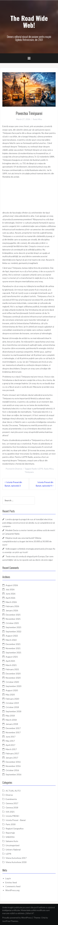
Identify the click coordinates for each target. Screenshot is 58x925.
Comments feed (12, 886)
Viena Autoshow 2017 (16, 858)
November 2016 (13, 766)
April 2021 (10, 661)
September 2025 (13, 627)
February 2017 (12, 753)
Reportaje (10, 832)
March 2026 (11, 602)
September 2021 (13, 652)
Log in (8, 878)
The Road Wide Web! (29, 21)
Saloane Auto (12, 841)
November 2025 (13, 619)
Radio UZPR (37, 468)
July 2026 (10, 589)
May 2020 (10, 694)
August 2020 (12, 690)
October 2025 (12, 623)
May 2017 (10, 741)
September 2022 (13, 631)
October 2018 (12, 707)
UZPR (8, 853)
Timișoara (29, 472)
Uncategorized (12, 845)
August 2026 (12, 585)
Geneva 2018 (12, 807)
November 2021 (13, 648)
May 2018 (10, 715)
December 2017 (13, 728)
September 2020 (13, 686)
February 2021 (12, 669)
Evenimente (11, 799)
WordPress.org (12, 890)
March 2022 (11, 640)
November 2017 (13, 732)
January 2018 (12, 724)
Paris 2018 (10, 824)
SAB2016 (10, 837)
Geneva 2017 (12, 803)
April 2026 (10, 598)
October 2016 (12, 770)
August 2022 (12, 635)
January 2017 (12, 757)
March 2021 (11, 665)
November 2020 (13, 677)
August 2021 (12, 656)
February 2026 (12, 606)
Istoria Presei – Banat (16, 820)
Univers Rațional (13, 849)
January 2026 (12, 610)
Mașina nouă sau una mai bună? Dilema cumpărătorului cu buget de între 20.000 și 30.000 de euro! (27, 541)
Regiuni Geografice (14, 828)
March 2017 (11, 749)
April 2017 (10, 745)
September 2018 (13, 711)
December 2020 (13, 673)
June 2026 (10, 593)
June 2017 (10, 736)
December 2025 (13, 614)
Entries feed (11, 882)
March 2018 (11, 719)
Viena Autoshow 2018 (16, 862)
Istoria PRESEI (12, 816)
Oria (43, 917)
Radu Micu (37, 119)
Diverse (18, 468)
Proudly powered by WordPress (17, 917)
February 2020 (12, 698)
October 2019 (12, 703)
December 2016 (13, 762)
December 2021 (13, 644)
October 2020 (12, 682)
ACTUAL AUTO (13, 790)
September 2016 (13, 774)
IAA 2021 (10, 811)
